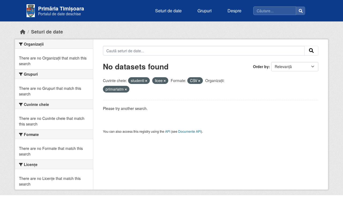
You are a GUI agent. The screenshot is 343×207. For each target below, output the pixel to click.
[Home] (22, 31)
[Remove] (146, 81)
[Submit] (311, 51)
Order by (261, 66)
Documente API (189, 131)
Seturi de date (168, 11)
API (167, 131)
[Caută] (300, 10)
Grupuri (204, 11)
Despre (234, 11)
